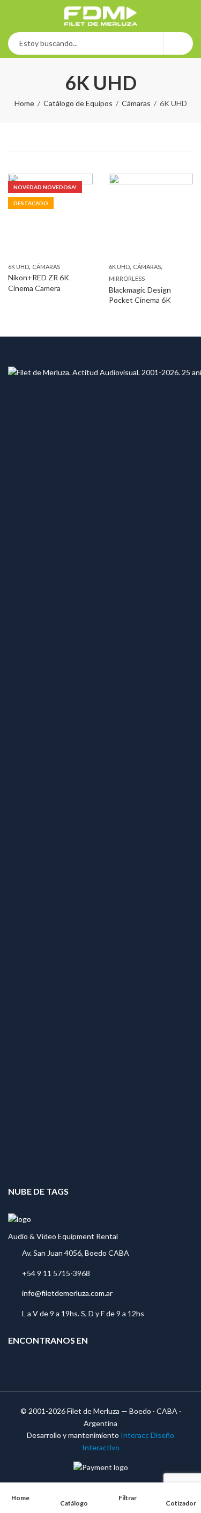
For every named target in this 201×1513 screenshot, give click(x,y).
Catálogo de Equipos (78, 103)
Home (24, 103)
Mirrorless (127, 278)
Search (178, 43)
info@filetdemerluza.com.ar (67, 1293)
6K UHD (18, 266)
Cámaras (136, 103)
